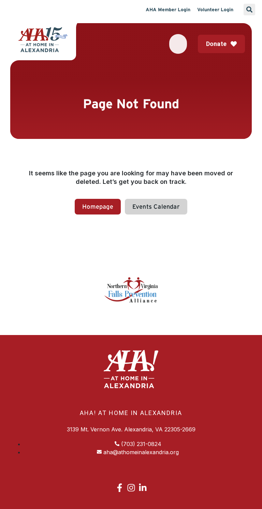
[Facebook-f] (119, 487)
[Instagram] (131, 487)
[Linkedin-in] (143, 487)
